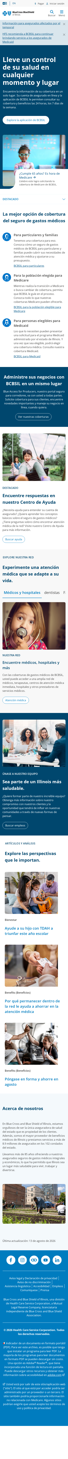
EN (14, 3)
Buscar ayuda (13, 539)
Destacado (10, 199)
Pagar (40, 3)
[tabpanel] (34, 654)
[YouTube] (45, 1261)
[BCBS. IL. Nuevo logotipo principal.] (18, 13)
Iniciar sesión (56, 3)
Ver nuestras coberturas (33, 417)
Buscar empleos (15, 825)
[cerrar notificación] (63, 23)
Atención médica (15, 700)
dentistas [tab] (52, 592)
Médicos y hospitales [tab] (22, 592)
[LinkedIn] (57, 1261)
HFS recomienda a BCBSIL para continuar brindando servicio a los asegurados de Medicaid (27, 38)
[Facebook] (10, 1261)
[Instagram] (22, 1261)
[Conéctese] (34, 1261)
